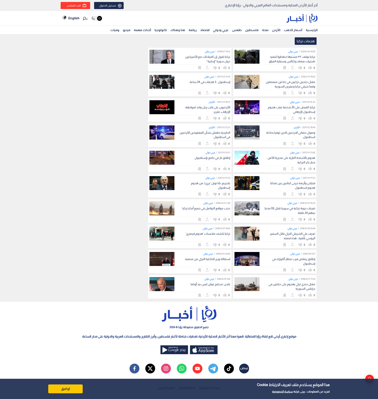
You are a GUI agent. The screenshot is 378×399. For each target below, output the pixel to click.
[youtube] (197, 368)
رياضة (193, 30)
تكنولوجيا (161, 30)
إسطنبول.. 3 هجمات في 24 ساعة (210, 82)
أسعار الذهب (293, 30)
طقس (237, 30)
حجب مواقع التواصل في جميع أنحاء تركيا (206, 208)
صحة (265, 30)
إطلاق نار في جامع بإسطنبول (212, 157)
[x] (150, 368)
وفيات (114, 30)
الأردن (276, 30)
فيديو (126, 30)
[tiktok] (229, 368)
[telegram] (213, 368)
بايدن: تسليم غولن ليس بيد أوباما (210, 284)
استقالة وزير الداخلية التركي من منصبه (207, 259)
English (73, 18)
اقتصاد (204, 30)
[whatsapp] (182, 368)
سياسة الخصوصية (282, 391)
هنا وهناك (177, 30)
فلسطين (251, 30)
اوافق (65, 389)
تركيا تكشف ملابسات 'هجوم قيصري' (207, 233)
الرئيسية (312, 30)
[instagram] (166, 368)
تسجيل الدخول (107, 5)
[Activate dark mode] (97, 18)
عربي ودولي (221, 30)
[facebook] (134, 368)
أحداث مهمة (142, 30)
